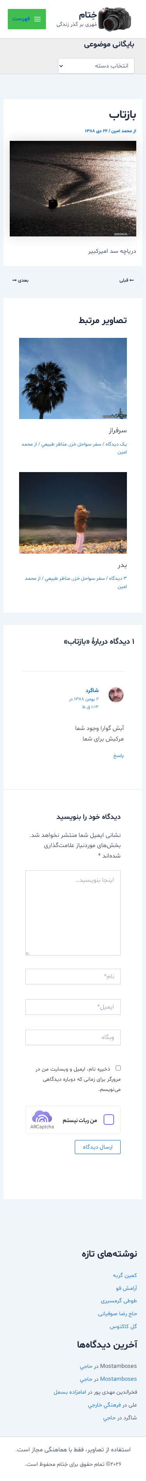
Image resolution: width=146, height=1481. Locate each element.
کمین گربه (125, 1275)
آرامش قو (126, 1288)
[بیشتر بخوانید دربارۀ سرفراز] (73, 378)
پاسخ (118, 755)
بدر (122, 565)
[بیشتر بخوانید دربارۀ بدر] (73, 513)
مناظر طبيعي (54, 444)
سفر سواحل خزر (85, 444)
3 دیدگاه (118, 578)
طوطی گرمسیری (119, 1301)
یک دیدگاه (116, 444)
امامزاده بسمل (70, 1392)
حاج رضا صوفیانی (117, 1314)
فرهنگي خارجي (104, 1405)
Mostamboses (118, 1379)
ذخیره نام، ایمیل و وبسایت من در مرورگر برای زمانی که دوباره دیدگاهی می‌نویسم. (78, 1079)
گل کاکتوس (123, 1326)
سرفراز (118, 430)
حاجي (86, 1366)
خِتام (88, 15)
